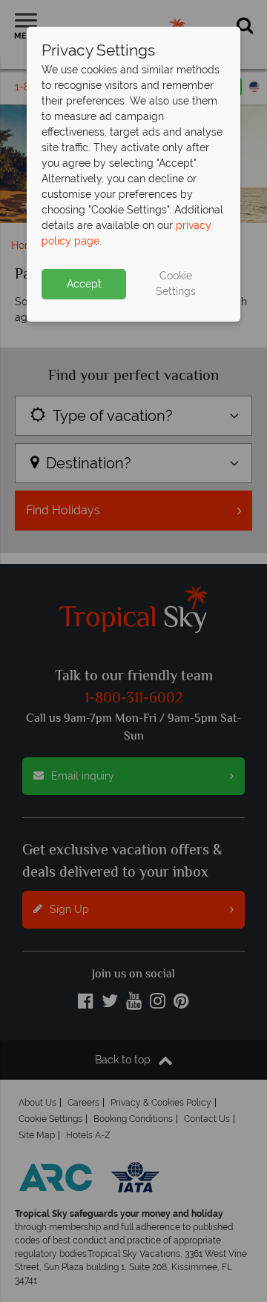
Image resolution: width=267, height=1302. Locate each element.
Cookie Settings (176, 283)
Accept (84, 284)
